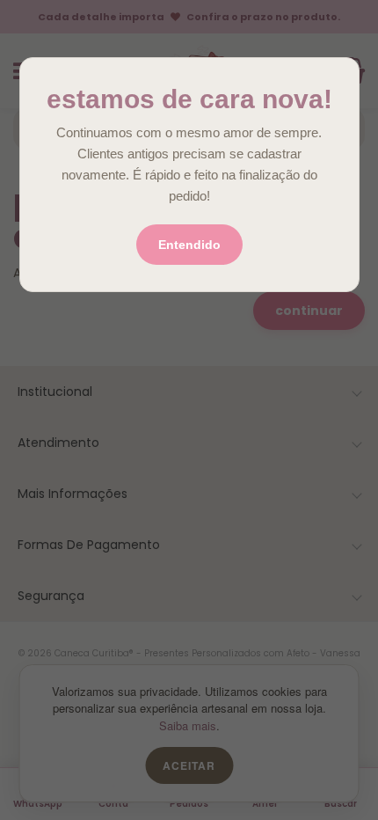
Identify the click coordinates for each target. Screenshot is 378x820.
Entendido (189, 245)
